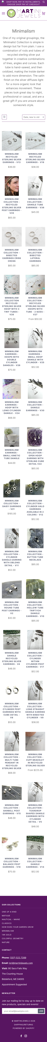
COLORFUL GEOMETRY (12, 938)
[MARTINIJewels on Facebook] (21, 1036)
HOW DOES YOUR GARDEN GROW (17, 927)
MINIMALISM (8, 931)
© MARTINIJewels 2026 (23, 1021)
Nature (6, 942)
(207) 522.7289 (18, 957)
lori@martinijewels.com (21, 963)
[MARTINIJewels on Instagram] (25, 1036)
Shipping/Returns (23, 1025)
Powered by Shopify (23, 1028)
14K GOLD (6, 935)
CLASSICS (7, 923)
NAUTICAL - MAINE (11, 919)
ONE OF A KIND (9, 912)
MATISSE (6, 916)
